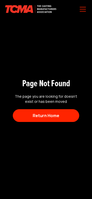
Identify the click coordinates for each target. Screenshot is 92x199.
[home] (30, 9)
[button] (82, 9)
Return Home (46, 115)
